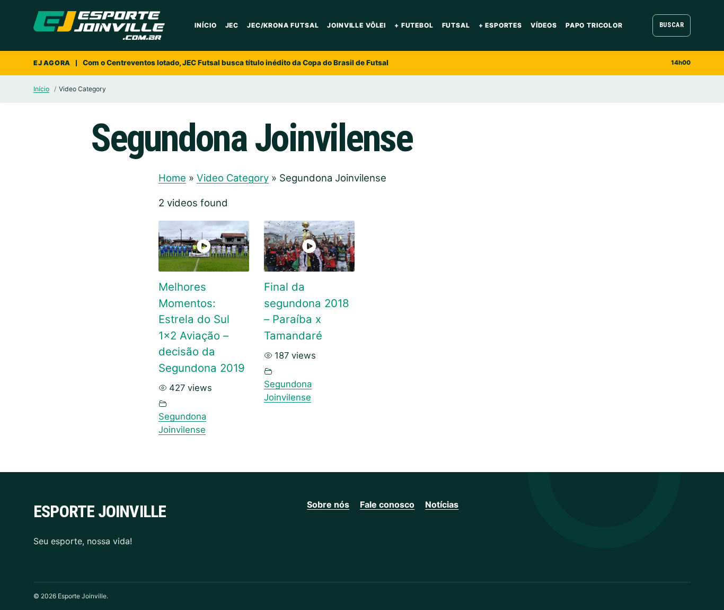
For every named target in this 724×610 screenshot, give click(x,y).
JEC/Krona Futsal (283, 25)
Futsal (456, 25)
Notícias (441, 504)
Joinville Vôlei (356, 25)
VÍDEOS (544, 25)
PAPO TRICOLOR (594, 25)
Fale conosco (387, 504)
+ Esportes (500, 25)
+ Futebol (414, 25)
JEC (232, 25)
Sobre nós (328, 504)
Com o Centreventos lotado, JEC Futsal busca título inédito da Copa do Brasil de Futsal (236, 62)
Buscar (671, 25)
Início (205, 25)
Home (172, 178)
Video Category (233, 178)
